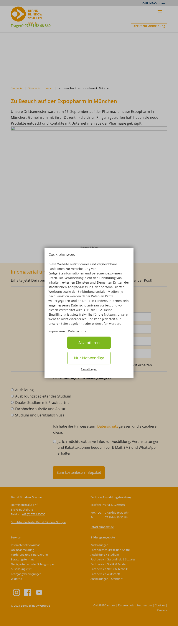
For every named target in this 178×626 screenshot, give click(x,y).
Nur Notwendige (89, 358)
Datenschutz (77, 331)
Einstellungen (89, 369)
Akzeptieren (89, 342)
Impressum (56, 331)
